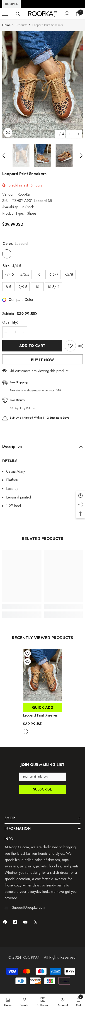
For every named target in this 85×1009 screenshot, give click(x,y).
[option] (42, 84)
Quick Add (42, 707)
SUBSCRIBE (42, 789)
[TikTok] (15, 922)
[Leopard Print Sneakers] (42, 675)
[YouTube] (25, 922)
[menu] (5, 14)
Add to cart (32, 345)
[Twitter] (35, 922)
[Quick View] (27, 661)
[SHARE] (79, 346)
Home (6, 25)
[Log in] (67, 13)
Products (21, 25)
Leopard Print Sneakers (42, 715)
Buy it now (42, 360)
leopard (25, 731)
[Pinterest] (5, 922)
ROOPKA (11, 4)
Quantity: (10, 322)
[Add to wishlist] (70, 345)
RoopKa (23, 194)
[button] (70, 134)
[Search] (18, 14)
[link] (21, 606)
